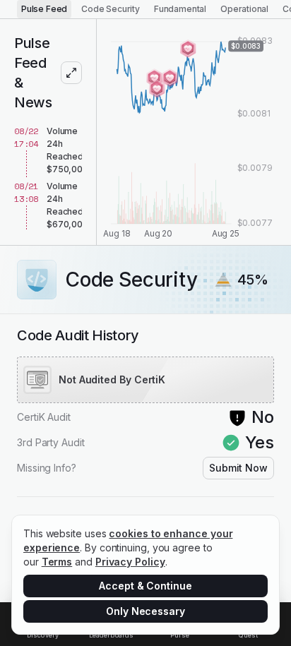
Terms (57, 562)
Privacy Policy (130, 562)
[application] (194, 132)
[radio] (44, 9)
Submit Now (238, 468)
